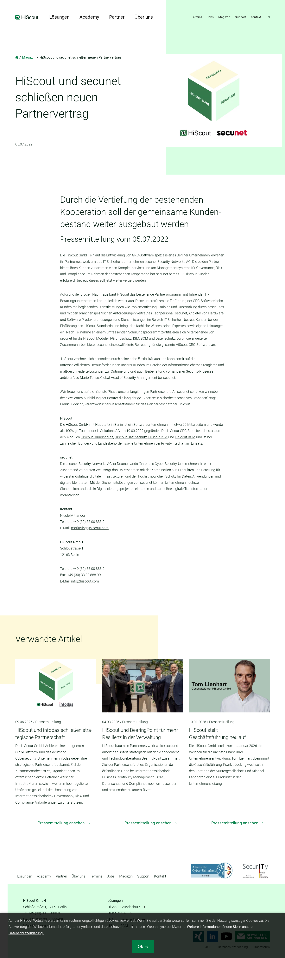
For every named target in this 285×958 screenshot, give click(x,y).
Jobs (210, 17)
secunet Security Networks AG (168, 262)
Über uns (144, 17)
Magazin (224, 17)
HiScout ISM (158, 437)
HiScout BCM (185, 437)
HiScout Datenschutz (131, 437)
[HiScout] (16, 57)
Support (240, 17)
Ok (140, 946)
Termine (196, 17)
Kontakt (255, 17)
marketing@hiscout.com (90, 528)
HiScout (27, 17)
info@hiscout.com (85, 581)
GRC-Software (143, 255)
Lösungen (59, 17)
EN (268, 17)
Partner (116, 17)
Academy (89, 17)
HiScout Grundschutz (97, 437)
